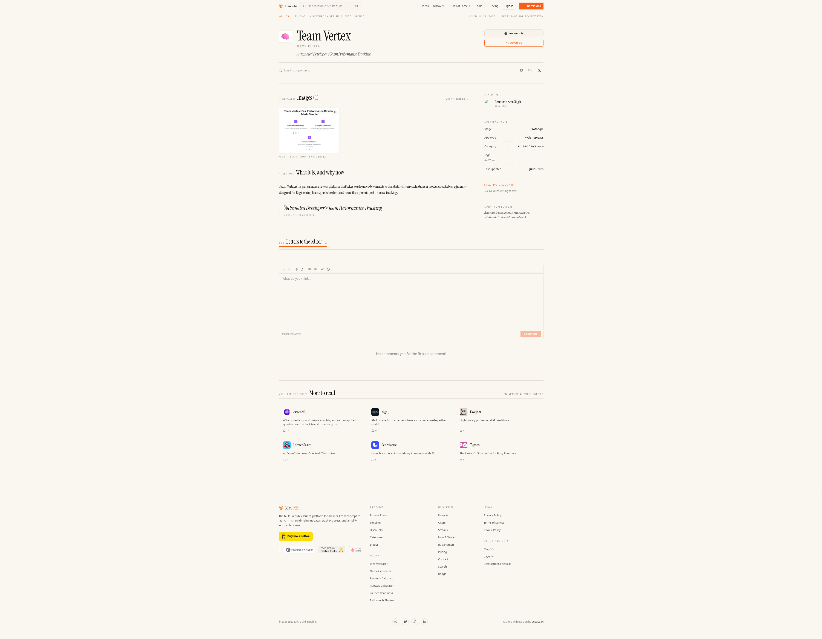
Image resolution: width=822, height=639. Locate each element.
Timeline (375, 523)
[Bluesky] (405, 621)
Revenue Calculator (382, 578)
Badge (442, 574)
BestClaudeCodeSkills (497, 564)
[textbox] (411, 298)
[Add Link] (323, 269)
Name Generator (380, 571)
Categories (377, 537)
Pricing (494, 6)
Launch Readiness (381, 593)
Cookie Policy (492, 530)
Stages (374, 544)
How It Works (447, 537)
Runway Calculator (382, 586)
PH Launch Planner (382, 600)
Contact (443, 559)
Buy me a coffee (298, 536)
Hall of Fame (460, 6)
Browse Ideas (378, 515)
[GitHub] (414, 621)
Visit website (516, 33)
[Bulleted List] (309, 269)
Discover (438, 6)
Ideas (425, 6)
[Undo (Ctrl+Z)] (283, 269)
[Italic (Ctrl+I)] (302, 269)
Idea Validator (379, 564)
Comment (530, 334)
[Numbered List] (315, 269)
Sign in (509, 6)
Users (441, 523)
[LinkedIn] (424, 621)
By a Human (446, 544)
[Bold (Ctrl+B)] (296, 269)
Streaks (443, 530)
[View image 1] (309, 130)
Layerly (488, 556)
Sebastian (537, 622)
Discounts (376, 530)
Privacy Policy (492, 515)
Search (442, 566)
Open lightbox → (457, 98)
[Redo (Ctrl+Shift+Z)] (289, 269)
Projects (443, 515)
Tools (478, 6)
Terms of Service (494, 523)
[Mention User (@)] (328, 269)
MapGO (489, 549)
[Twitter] (522, 70)
